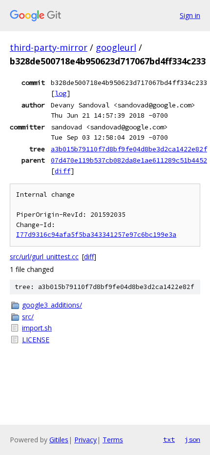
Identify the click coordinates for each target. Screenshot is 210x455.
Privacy (85, 439)
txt (169, 439)
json (192, 439)
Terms (113, 439)
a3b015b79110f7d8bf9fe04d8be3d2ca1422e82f (129, 149)
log (60, 93)
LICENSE (35, 339)
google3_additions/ (52, 305)
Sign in (190, 15)
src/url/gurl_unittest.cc (44, 256)
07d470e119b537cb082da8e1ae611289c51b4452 (129, 160)
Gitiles (58, 439)
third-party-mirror (48, 47)
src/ (28, 316)
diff (62, 170)
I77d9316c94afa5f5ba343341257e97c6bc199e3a (96, 234)
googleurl (116, 47)
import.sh (37, 327)
